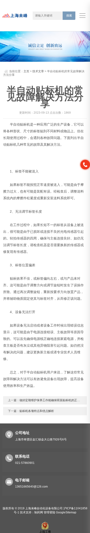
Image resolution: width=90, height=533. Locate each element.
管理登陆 (49, 512)
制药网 (38, 512)
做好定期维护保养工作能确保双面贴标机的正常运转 (52, 400)
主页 (26, 71)
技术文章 (38, 71)
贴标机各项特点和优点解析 (36, 411)
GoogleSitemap (66, 512)
